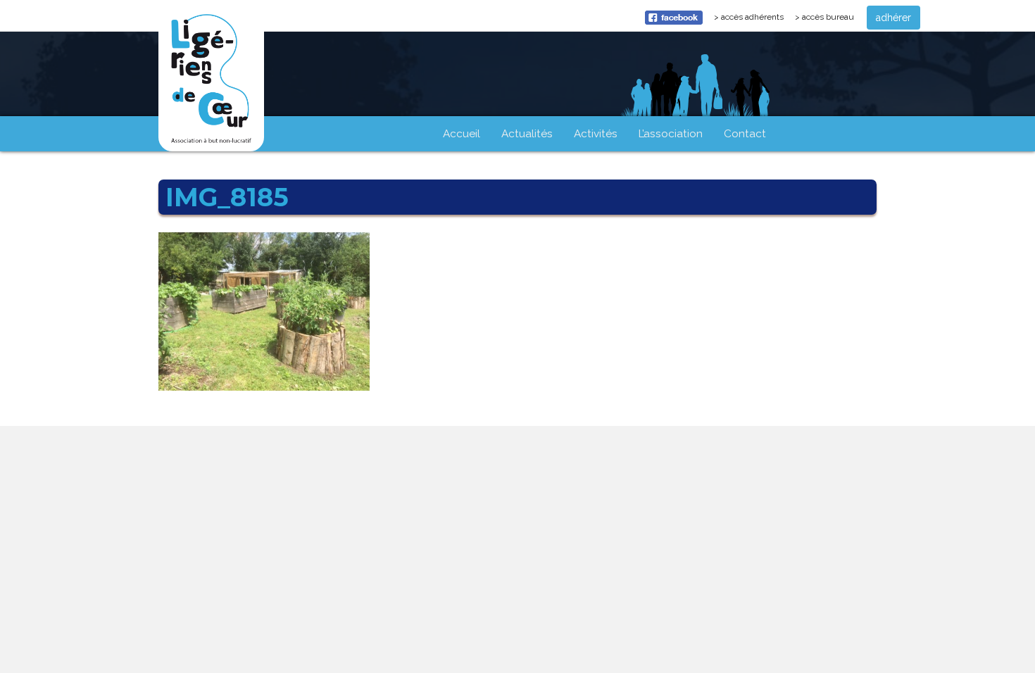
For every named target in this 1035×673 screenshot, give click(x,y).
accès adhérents (755, 20)
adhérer (893, 17)
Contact (745, 133)
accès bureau (828, 17)
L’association (671, 133)
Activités (595, 133)
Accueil (461, 133)
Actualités (527, 133)
